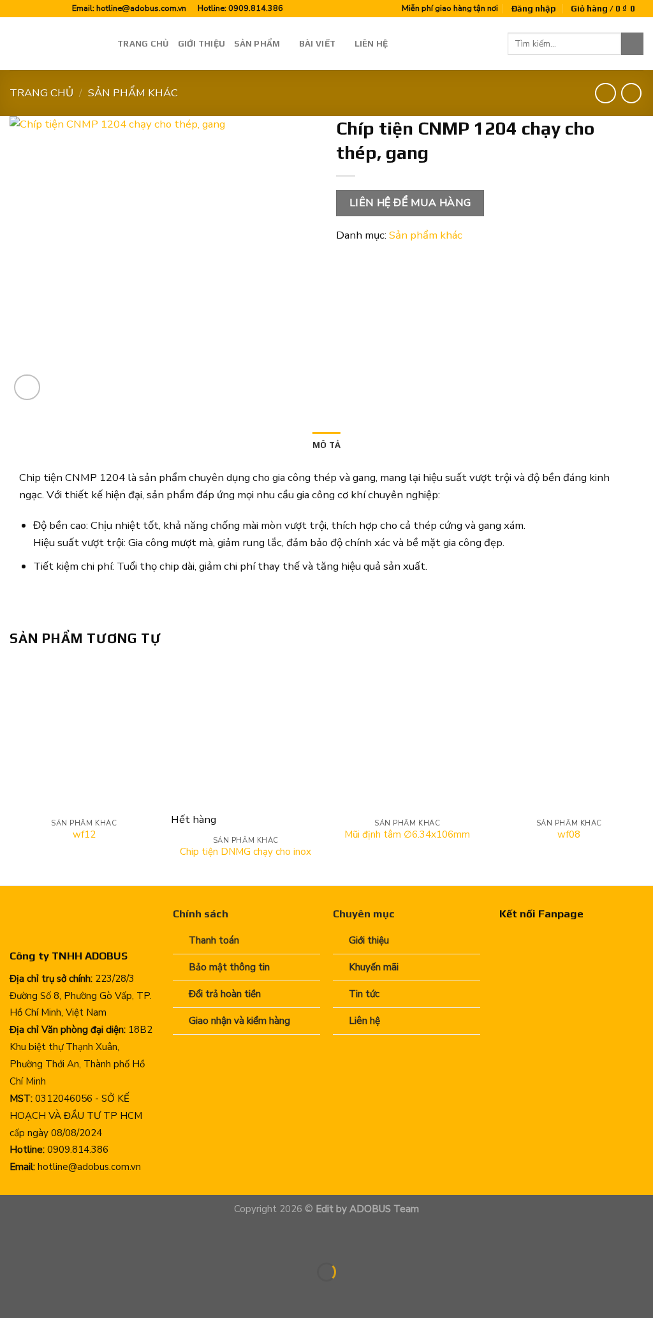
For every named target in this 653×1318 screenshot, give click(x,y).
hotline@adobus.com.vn (141, 8)
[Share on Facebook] (348, 255)
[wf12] (84, 736)
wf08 (568, 835)
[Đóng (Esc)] (13, 1239)
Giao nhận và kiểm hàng (239, 1020)
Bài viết (317, 43)
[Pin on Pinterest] (420, 255)
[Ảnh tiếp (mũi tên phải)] (52, 1295)
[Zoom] (27, 387)
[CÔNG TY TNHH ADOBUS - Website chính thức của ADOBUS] (54, 43)
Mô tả (326, 445)
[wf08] (568, 736)
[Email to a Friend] (397, 255)
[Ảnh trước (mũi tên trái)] (13, 1295)
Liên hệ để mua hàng (410, 203)
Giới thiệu (202, 43)
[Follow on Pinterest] (42, 8)
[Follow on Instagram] (29, 8)
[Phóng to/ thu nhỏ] (52, 1239)
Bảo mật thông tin (229, 967)
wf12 (84, 835)
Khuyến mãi (374, 967)
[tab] (326, 445)
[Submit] (632, 44)
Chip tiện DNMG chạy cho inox (245, 852)
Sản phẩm (257, 43)
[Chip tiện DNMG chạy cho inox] (245, 736)
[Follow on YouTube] (54, 8)
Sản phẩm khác (133, 92)
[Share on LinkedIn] (445, 255)
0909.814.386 (255, 8)
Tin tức (364, 994)
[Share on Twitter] (373, 255)
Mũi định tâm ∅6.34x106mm (407, 835)
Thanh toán (214, 940)
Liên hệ (371, 43)
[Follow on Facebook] (16, 8)
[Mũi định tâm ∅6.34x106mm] (407, 736)
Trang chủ (142, 43)
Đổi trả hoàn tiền (225, 994)
